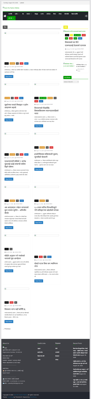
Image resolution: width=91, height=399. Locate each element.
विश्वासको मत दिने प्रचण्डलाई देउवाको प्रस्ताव (75, 44)
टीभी (71, 35)
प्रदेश (16, 14)
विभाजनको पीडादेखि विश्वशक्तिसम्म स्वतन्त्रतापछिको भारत (46, 110)
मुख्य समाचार (12, 63)
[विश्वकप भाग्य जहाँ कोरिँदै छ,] (17, 294)
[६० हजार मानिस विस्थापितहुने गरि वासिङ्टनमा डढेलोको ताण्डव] (46, 193)
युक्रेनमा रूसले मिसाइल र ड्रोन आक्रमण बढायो (16, 106)
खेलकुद (36, 14)
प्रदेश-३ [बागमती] (43, 98)
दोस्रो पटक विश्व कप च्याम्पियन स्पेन (46, 265)
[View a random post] (86, 16)
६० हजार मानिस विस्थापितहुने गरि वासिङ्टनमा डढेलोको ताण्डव (46, 208)
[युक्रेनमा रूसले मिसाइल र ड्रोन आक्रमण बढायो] (17, 90)
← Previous (6, 329)
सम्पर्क (39, 359)
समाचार (28, 14)
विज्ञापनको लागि (41, 356)
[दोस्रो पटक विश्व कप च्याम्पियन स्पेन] (46, 245)
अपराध (36, 256)
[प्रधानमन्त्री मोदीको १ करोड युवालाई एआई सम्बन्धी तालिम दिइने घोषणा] (17, 143)
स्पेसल (60, 14)
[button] (18, 14)
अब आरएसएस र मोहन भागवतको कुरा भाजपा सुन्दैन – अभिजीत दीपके (17, 210)
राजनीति (10, 14)
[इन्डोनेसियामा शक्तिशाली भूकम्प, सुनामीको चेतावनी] (46, 139)
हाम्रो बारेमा (40, 352)
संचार (66, 38)
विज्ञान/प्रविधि (75, 14)
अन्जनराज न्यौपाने (19, 66)
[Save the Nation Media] (5, 16)
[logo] (5, 348)
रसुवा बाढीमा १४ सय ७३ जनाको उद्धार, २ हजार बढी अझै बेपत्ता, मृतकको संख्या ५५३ (80, 382)
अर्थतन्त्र (48, 14)
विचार (54, 14)
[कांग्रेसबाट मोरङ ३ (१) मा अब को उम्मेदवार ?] (69, 68)
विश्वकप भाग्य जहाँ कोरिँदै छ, (15, 309)
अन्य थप (10, 18)
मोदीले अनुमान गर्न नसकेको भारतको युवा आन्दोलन (15, 257)
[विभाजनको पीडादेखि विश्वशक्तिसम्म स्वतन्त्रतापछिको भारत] (46, 90)
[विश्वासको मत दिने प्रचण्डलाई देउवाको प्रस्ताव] (75, 31)
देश (23, 14)
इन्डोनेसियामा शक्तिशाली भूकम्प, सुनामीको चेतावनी (46, 155)
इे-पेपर (42, 14)
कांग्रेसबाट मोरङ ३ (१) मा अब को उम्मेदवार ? (81, 65)
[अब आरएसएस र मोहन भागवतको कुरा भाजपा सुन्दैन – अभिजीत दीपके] (17, 193)
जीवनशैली (66, 14)
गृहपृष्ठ (39, 348)
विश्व (17, 63)
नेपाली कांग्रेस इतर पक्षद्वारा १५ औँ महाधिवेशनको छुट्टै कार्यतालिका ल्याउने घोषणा (80, 371)
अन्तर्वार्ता (57, 352)
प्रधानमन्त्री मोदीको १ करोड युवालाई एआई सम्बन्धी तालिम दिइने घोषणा (15, 164)
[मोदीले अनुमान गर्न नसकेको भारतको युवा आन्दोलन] (17, 241)
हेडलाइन (26, 63)
